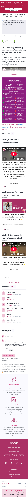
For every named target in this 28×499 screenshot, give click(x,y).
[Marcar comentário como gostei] (5, 350)
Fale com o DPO (14, 477)
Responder (11, 350)
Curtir (7, 187)
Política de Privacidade (14, 472)
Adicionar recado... (9, 336)
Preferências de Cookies (14, 474)
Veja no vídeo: (14, 183)
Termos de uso (14, 469)
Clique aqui (20, 124)
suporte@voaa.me (6, 128)
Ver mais (14, 74)
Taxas (14, 467)
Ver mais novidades (14, 282)
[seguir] (3, 22)
